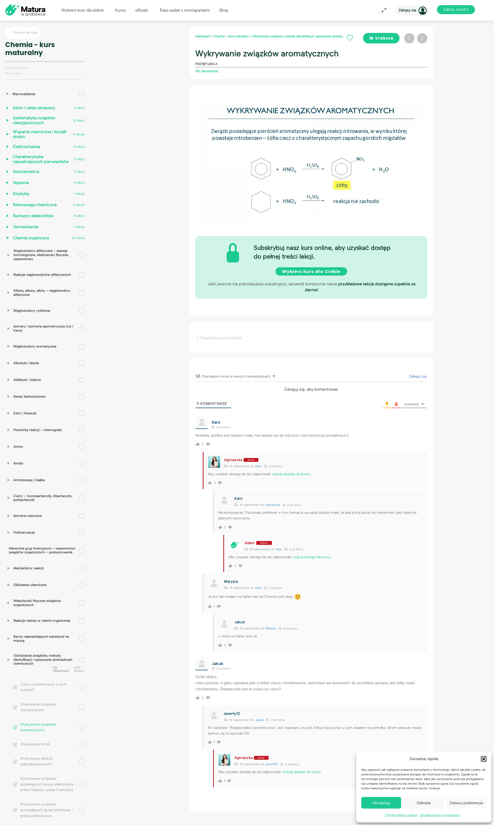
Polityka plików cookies (401, 815)
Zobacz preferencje (466, 803)
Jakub (259, 720)
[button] (483, 759)
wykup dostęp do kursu (291, 474)
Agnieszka (273, 505)
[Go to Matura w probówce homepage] (25, 10)
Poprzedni (409, 38)
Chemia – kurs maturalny (232, 36)
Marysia (271, 628)
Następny (422, 38)
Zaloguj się (407, 10)
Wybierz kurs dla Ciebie (311, 271)
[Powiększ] (383, 10)
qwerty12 (272, 764)
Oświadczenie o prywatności (440, 815)
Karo (258, 466)
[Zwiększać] (7, 93)
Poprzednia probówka (220, 337)
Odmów (424, 803)
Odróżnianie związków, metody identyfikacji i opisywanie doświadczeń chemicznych (311, 36)
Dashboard (203, 36)
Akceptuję (381, 803)
